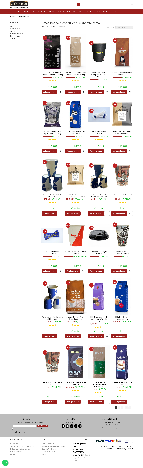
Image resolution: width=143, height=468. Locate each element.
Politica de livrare (16, 452)
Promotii (97, 12)
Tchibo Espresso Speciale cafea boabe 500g (122, 133)
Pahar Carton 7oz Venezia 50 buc (122, 253)
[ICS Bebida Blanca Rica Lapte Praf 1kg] (75, 114)
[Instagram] (80, 426)
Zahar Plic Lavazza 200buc (99, 133)
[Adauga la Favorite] (60, 92)
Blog (114, 12)
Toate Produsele (23, 17)
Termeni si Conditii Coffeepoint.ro (22, 446)
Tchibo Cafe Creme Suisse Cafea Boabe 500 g (75, 195)
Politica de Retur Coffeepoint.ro (53, 446)
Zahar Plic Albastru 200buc (52, 253)
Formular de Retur (48, 452)
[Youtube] (67, 426)
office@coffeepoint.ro (113, 428)
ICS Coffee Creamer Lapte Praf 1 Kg (122, 318)
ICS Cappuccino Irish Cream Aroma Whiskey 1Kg (98, 319)
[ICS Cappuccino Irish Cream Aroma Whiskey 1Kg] (99, 297)
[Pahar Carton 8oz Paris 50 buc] (122, 175)
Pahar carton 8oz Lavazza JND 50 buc (98, 195)
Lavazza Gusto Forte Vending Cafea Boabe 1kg (52, 74)
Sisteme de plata (16, 34)
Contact (13, 454)
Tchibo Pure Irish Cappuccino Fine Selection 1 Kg (99, 384)
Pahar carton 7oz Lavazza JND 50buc (52, 195)
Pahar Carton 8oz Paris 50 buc (122, 195)
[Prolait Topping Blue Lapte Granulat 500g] (52, 114)
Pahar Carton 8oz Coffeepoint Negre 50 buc (99, 75)
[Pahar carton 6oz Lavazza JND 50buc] (52, 297)
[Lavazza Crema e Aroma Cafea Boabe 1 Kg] (75, 296)
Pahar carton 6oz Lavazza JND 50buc (52, 318)
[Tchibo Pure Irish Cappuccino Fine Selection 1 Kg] (99, 362)
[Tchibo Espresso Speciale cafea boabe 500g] (122, 114)
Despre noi (14, 444)
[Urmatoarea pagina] (129, 407)
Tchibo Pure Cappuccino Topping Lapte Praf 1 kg (75, 74)
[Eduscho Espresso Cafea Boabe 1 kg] (75, 362)
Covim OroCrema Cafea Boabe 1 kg (122, 74)
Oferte (12, 38)
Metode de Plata (48, 444)
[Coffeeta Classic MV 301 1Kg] (122, 362)
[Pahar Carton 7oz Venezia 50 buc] (122, 235)
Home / (13, 17)
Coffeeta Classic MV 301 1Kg (122, 383)
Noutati (106, 12)
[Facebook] (63, 426)
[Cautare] (78, 4)
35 (126, 408)
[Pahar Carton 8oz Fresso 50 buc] (75, 235)
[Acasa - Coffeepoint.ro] (20, 4)
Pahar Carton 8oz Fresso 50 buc (75, 253)
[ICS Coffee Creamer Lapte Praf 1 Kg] (122, 296)
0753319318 (113, 425)
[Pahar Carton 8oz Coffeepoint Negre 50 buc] (99, 52)
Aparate (13, 31)
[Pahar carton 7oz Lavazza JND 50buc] (52, 175)
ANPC (44, 454)
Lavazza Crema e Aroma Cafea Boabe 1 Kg (76, 318)
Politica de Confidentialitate (20, 449)
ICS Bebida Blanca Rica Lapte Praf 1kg (75, 133)
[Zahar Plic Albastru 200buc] (52, 235)
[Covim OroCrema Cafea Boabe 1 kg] (122, 52)
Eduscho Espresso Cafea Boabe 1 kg (75, 383)
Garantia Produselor (49, 449)
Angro (121, 12)
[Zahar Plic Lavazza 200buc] (99, 114)
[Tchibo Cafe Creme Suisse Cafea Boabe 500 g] (75, 175)
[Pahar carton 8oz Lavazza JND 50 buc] (99, 175)
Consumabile (15, 29)
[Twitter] (71, 426)
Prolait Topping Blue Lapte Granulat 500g (52, 133)
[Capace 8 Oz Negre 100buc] (99, 235)
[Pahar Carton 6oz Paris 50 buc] (52, 362)
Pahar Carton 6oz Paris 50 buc (52, 383)
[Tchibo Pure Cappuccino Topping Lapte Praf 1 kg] (75, 52)
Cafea (12, 26)
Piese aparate (15, 36)
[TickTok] (75, 426)
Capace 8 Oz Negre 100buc (99, 253)
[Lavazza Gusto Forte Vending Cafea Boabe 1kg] (52, 52)
